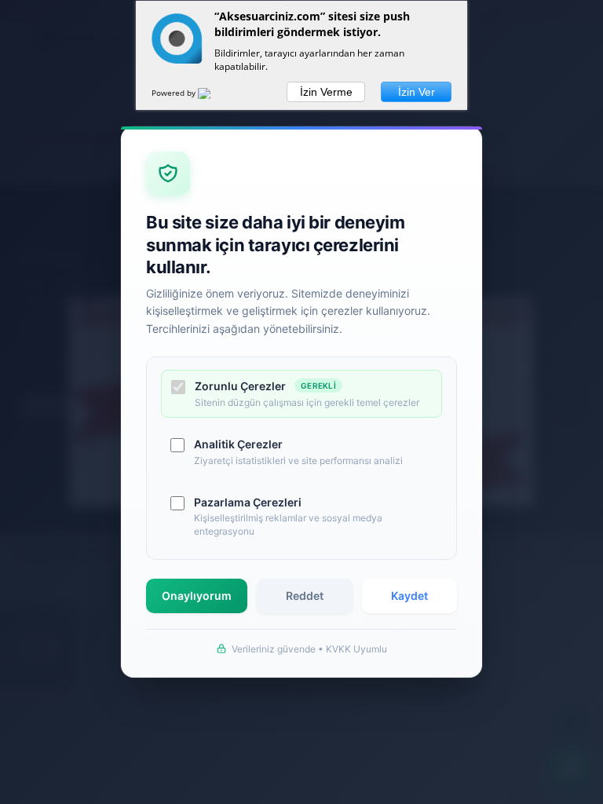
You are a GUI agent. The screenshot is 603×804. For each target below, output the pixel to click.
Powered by (175, 92)
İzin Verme (326, 92)
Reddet (304, 595)
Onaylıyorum (197, 595)
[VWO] (213, 95)
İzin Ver (416, 92)
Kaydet (409, 595)
